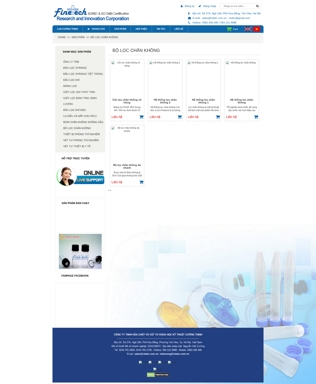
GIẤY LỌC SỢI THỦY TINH (79, 92)
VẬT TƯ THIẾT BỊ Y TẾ (77, 146)
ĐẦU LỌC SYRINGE (75, 67)
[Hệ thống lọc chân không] (241, 78)
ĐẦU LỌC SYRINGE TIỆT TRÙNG (83, 73)
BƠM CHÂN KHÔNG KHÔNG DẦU (83, 122)
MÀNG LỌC (70, 85)
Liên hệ (179, 29)
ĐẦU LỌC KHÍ (71, 79)
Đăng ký (189, 6)
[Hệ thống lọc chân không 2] (165, 78)
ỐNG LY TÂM (71, 61)
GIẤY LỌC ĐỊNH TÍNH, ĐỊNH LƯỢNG (80, 101)
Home (62, 37)
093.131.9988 (170, 350)
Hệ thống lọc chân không (241, 101)
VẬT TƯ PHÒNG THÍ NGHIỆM (81, 140)
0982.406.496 (194, 350)
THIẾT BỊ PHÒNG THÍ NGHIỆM (81, 134)
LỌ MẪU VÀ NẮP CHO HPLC (80, 116)
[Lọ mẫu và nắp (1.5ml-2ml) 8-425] (80, 252)
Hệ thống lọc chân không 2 (165, 101)
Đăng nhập (209, 6)
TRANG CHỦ (98, 29)
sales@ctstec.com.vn (146, 353)
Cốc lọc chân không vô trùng (127, 101)
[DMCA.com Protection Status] (158, 374)
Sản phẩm (120, 29)
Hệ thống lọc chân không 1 (203, 101)
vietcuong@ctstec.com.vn (174, 353)
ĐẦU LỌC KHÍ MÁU (74, 110)
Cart (235, 28)
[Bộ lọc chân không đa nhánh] (127, 143)
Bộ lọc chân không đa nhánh (127, 166)
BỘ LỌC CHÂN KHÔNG (104, 37)
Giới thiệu (141, 29)
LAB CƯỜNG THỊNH (67, 29)
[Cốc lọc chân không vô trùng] (127, 78)
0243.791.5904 (127, 350)
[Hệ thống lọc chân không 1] (203, 78)
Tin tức (161, 29)
